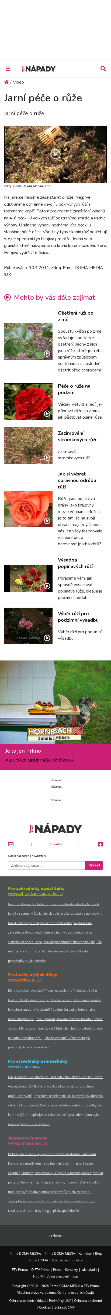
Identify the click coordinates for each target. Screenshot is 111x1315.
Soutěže (77, 1260)
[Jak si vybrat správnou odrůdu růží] (28, 509)
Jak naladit (89, 1269)
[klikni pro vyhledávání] (103, 69)
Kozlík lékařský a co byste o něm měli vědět (40, 923)
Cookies (45, 1307)
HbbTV (38, 1276)
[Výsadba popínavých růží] (28, 578)
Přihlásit (94, 865)
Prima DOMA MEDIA (59, 1253)
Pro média (59, 1260)
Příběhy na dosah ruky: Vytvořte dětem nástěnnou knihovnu (52, 1154)
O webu (56, 844)
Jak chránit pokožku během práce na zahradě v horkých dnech (53, 904)
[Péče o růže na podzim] (28, 401)
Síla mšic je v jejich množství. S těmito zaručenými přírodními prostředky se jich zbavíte (55, 951)
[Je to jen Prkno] (55, 704)
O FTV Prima (40, 1269)
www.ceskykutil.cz (24, 979)
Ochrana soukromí (88, 1300)
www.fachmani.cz (24, 1066)
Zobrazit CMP (64, 1307)
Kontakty (85, 1253)
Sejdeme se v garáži (35, 1124)
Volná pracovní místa (62, 1276)
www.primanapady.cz (27, 1143)
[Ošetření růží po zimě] (28, 341)
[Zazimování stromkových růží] (28, 445)
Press (57, 1269)
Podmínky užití (60, 1300)
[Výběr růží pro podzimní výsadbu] (28, 626)
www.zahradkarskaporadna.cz (35, 893)
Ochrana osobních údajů (27, 1300)
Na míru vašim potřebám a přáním (75, 1000)
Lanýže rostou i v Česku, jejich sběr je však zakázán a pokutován (54, 913)
